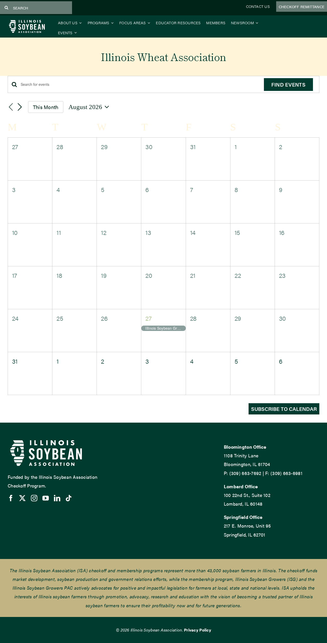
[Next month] (20, 107)
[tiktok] (68, 498)
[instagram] (34, 498)
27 (148, 318)
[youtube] (45, 498)
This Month (46, 107)
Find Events (288, 84)
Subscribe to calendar (284, 409)
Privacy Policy (197, 630)
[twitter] (22, 498)
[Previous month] (11, 107)
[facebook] (11, 498)
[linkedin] (57, 498)
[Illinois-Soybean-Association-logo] (27, 21)
